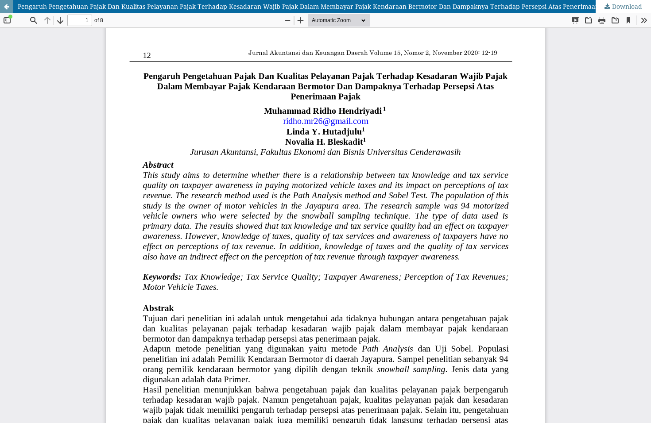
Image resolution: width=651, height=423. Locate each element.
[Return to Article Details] (6, 6)
